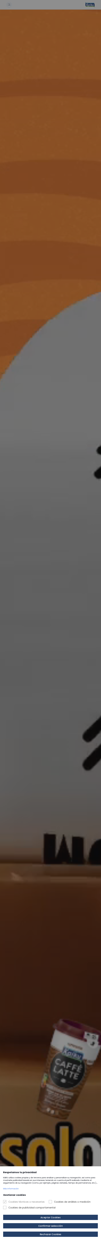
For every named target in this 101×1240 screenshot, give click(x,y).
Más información (11, 1188)
